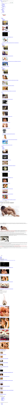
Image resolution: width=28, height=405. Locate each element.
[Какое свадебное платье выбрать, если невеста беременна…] (5, 84)
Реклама (2, 404)
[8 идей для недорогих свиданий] (5, 24)
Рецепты (3, 12)
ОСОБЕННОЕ (1, 382)
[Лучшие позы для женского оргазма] (4, 316)
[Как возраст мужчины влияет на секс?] (5, 121)
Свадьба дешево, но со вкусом (5, 50)
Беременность (3, 68)
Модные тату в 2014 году (3, 354)
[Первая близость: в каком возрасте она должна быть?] (4, 340)
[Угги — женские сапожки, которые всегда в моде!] (5, 115)
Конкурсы (3, 147)
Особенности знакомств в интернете (6, 31)
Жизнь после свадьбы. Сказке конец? (3, 259)
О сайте (2, 403)
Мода (1, 7)
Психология (3, 148)
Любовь (2, 5)
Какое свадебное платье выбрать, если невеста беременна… (8, 85)
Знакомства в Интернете (4, 20)
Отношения (2, 397)
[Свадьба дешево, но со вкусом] (5, 49)
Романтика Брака (4, 69)
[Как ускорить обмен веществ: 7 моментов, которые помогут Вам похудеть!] (5, 138)
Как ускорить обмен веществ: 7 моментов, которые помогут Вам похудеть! (9, 139)
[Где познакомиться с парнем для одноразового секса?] (5, 176)
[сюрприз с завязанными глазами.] (1, 365)
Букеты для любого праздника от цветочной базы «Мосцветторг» (8, 165)
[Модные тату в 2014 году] (1, 353)
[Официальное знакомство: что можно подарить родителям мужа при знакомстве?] (5, 41)
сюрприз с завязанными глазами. (4, 366)
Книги (3, 10)
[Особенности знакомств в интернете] (5, 30)
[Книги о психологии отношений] (1, 361)
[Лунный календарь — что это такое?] (5, 170)
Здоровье (2, 9)
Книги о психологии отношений (4, 362)
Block (10, 2)
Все (2, 44)
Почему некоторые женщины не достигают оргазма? (6, 281)
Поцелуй (3, 6)
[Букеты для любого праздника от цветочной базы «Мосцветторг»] (5, 164)
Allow (12, 2)
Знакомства (2, 18)
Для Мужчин (3, 45)
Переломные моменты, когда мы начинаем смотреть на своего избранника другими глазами (11, 61)
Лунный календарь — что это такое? (6, 171)
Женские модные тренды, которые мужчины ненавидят (6, 390)
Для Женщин (3, 4)
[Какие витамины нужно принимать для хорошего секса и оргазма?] (5, 198)
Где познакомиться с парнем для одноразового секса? (7, 177)
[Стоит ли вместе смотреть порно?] (1, 357)
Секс (1, 172)
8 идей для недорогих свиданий (5, 25)
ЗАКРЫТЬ (1, 0)
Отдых (3, 11)
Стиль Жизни (2, 400)
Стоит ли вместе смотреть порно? (4, 358)
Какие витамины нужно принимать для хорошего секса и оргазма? (9, 199)
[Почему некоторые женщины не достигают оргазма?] (5, 187)
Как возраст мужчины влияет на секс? (6, 122)
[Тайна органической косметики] (5, 109)
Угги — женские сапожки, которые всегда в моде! (7, 116)
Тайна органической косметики (5, 110)
